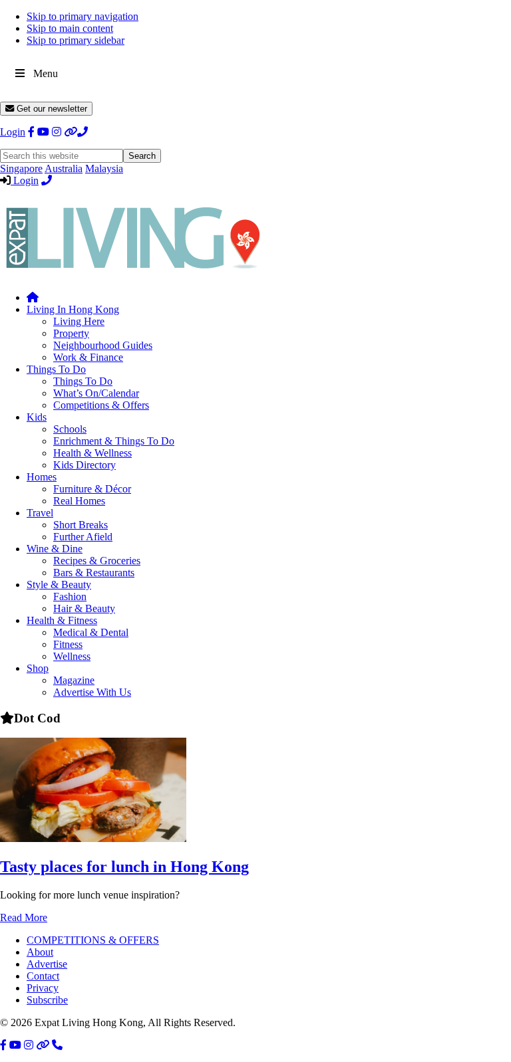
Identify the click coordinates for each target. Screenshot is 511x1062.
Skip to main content (70, 28)
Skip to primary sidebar (75, 40)
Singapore (21, 168)
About (40, 952)
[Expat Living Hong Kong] (133, 274)
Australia (64, 168)
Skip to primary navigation (82, 16)
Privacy (43, 988)
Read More (23, 917)
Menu (45, 73)
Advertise (47, 964)
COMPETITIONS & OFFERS (93, 940)
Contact (43, 976)
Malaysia (104, 168)
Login (12, 132)
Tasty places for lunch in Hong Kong (124, 866)
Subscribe (47, 1000)
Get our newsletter (50, 109)
